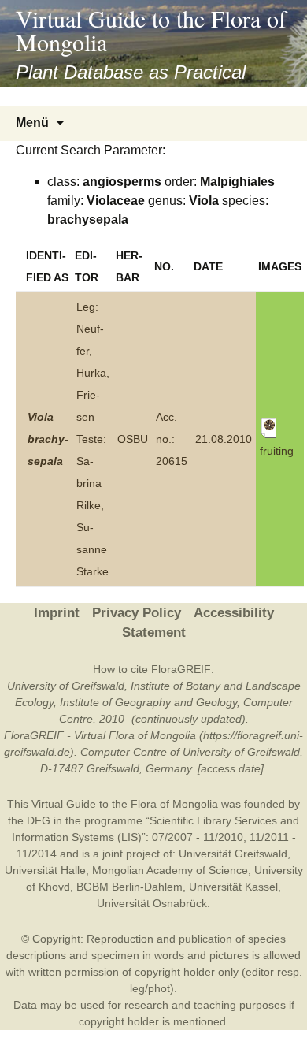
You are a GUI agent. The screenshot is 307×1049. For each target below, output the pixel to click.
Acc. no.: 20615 (171, 439)
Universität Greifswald (233, 853)
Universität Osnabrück (152, 903)
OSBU (132, 439)
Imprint (57, 612)
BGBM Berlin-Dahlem (129, 886)
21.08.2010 (223, 439)
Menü (32, 122)
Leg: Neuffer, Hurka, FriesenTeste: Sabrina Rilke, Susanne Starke (92, 439)
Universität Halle (45, 870)
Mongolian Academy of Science (170, 870)
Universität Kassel (233, 886)
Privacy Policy (136, 612)
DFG (38, 820)
